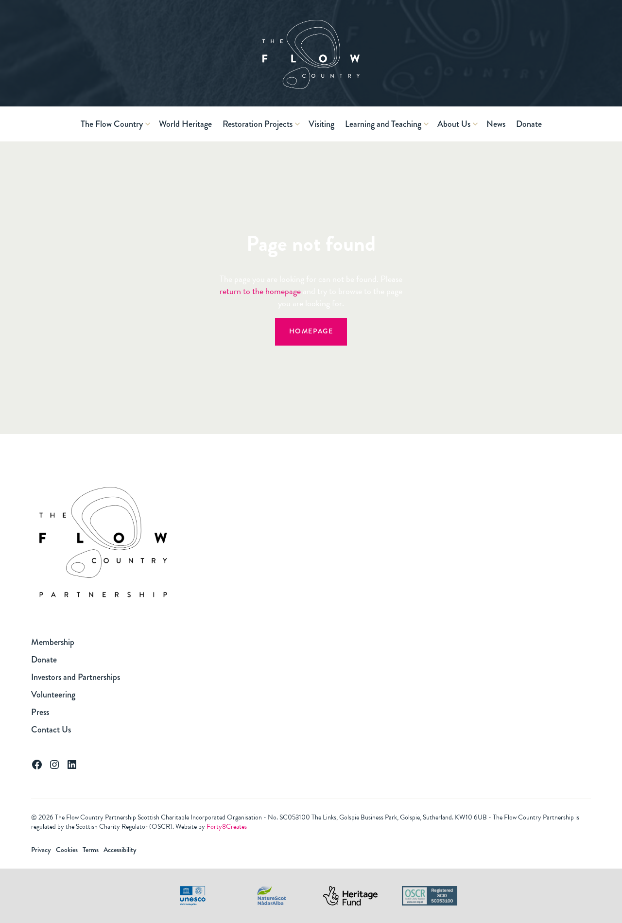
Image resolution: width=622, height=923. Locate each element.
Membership (52, 642)
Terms (91, 850)
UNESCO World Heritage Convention (192, 896)
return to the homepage (260, 290)
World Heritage (185, 124)
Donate (529, 124)
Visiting (321, 124)
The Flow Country (112, 124)
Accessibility (120, 850)
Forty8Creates (227, 826)
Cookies (67, 850)
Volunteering (53, 694)
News (495, 124)
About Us (453, 124)
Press (40, 712)
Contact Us (51, 729)
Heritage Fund (350, 896)
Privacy (41, 850)
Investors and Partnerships (75, 677)
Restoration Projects (258, 124)
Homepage (311, 331)
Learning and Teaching (383, 124)
